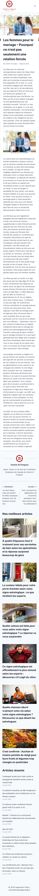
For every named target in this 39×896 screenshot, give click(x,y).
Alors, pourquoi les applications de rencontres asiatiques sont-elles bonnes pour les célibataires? (29, 495)
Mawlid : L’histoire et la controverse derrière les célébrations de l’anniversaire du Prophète (18, 818)
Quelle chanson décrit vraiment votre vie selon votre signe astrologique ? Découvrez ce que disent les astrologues (18, 714)
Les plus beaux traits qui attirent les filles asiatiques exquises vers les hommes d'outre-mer (10, 495)
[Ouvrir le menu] (35, 5)
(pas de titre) (7, 829)
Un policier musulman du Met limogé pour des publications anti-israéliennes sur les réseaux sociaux (19, 793)
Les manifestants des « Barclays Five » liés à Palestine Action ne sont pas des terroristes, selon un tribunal (18, 868)
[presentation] (19, 527)
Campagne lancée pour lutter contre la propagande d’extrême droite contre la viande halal (17, 779)
